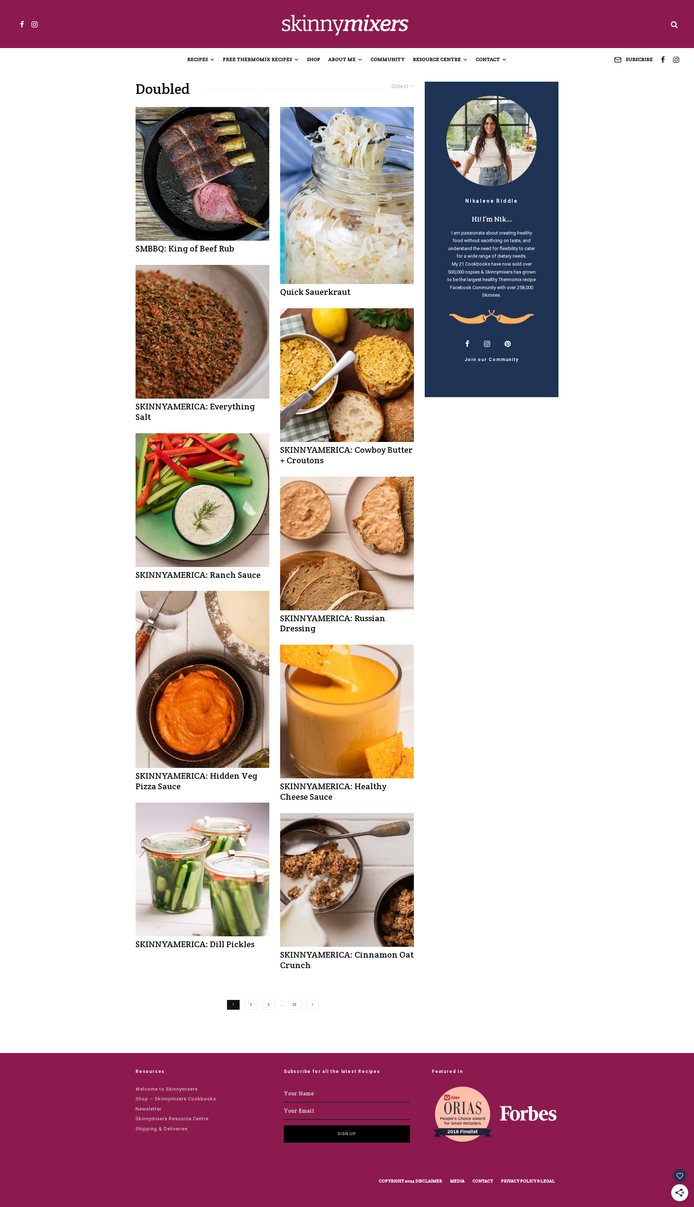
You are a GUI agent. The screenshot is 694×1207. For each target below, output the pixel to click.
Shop (313, 59)
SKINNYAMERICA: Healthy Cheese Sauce (333, 791)
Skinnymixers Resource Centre (172, 1118)
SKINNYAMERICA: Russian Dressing (332, 623)
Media (457, 1181)
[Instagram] (34, 24)
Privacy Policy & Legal (528, 1181)
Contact (488, 59)
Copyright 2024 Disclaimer (410, 1181)
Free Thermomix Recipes (257, 59)
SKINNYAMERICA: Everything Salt (195, 411)
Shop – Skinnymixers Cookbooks (176, 1098)
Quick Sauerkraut (315, 292)
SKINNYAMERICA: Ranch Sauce (198, 575)
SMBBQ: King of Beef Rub (185, 249)
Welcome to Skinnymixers (167, 1089)
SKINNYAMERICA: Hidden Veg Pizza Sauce (196, 781)
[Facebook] (22, 24)
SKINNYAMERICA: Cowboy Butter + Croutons (346, 455)
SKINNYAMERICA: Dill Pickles (195, 944)
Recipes (197, 59)
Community (387, 59)
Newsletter (149, 1109)
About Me (342, 59)
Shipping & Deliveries (162, 1128)
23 (294, 1004)
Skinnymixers (499, 272)
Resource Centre (437, 59)
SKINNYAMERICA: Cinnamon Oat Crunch (347, 960)
